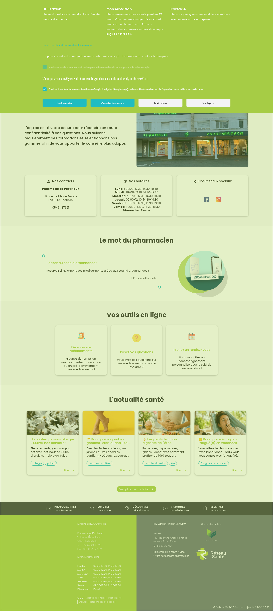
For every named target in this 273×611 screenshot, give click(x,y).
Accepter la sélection (112, 103)
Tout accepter (64, 103)
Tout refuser (160, 103)
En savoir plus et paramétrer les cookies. (67, 44)
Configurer (208, 103)
